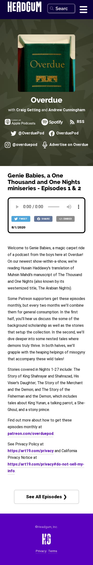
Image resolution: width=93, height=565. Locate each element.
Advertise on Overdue (68, 145)
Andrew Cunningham (66, 110)
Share (45, 218)
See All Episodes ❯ (46, 496)
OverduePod (66, 133)
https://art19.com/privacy (31, 451)
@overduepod (24, 145)
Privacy (41, 551)
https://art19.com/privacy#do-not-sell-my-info (46, 467)
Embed (67, 218)
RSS (80, 122)
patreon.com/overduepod (30, 433)
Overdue (46, 99)
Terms (52, 551)
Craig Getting (28, 110)
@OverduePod (30, 133)
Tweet (22, 218)
